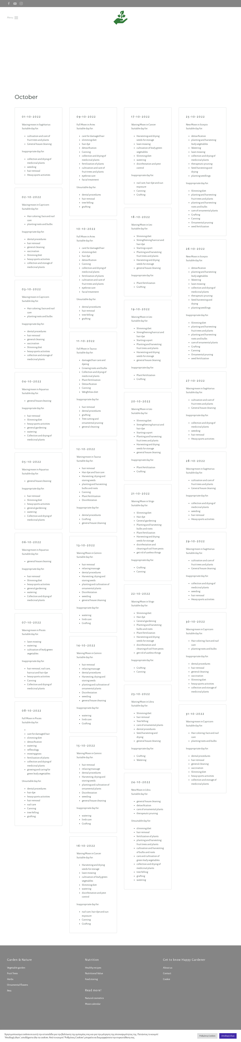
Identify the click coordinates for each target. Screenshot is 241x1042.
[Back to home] (120, 18)
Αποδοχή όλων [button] (227, 1036)
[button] (12, 17)
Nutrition (92, 959)
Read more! (93, 990)
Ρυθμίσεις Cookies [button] (207, 1036)
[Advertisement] (120, 54)
